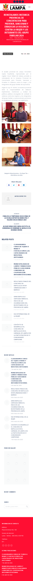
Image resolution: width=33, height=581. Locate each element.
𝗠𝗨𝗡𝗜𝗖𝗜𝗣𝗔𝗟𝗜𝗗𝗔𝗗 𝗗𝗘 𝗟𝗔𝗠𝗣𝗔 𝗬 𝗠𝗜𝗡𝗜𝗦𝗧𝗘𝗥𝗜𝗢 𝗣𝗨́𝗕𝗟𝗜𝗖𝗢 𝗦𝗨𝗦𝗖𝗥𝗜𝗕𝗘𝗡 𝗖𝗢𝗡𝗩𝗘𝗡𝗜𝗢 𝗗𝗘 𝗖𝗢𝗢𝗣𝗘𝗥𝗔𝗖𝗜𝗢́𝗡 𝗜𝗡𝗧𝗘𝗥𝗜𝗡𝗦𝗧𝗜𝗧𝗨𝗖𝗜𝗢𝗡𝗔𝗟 (22, 269)
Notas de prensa (8, 54)
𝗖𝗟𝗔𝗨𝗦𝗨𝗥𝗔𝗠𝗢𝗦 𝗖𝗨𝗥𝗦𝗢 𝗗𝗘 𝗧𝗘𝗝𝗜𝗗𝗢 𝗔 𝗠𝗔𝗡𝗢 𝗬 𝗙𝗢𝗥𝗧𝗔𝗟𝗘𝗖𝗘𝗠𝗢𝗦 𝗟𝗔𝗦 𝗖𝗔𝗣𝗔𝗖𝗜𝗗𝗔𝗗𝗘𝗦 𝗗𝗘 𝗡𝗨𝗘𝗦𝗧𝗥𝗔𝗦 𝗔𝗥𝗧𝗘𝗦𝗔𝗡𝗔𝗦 (22, 251)
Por (23, 173)
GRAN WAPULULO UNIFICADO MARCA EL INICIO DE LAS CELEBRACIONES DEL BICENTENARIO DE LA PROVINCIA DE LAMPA (21, 302)
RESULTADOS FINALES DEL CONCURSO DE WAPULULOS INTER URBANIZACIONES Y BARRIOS (22, 285)
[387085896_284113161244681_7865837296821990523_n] (25, 472)
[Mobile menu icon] (29, 7)
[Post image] (7, 247)
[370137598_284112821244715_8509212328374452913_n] (16, 480)
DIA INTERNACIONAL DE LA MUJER (22, 315)
